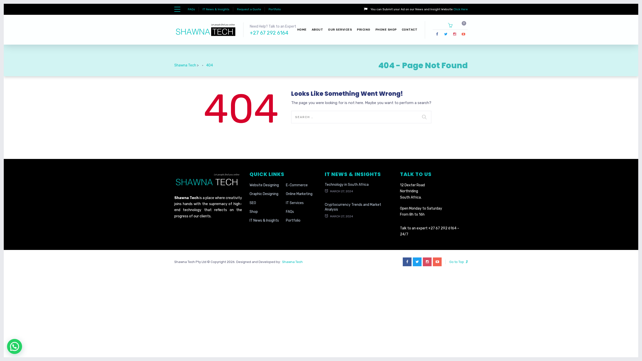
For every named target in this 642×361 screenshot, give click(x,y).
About (317, 29)
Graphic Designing (264, 194)
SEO (253, 203)
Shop (254, 212)
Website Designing (264, 185)
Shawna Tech (292, 262)
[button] (14, 346)
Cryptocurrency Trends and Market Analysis (353, 207)
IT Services (295, 203)
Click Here (460, 9)
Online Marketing (299, 194)
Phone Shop (386, 29)
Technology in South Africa (347, 185)
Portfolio (275, 9)
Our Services (340, 29)
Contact (410, 29)
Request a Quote (249, 9)
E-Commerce (297, 185)
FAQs (191, 9)
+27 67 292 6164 (269, 33)
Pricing (363, 29)
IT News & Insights (216, 9)
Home (302, 29)
